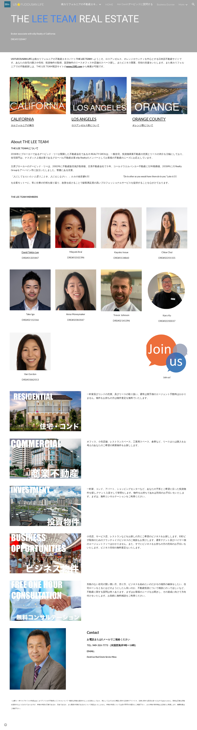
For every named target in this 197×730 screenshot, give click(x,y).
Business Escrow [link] (166, 4)
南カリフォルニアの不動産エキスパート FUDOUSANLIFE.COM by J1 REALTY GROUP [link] (79, 4)
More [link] (182, 4)
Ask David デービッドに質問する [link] (135, 4)
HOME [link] (109, 4)
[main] (98, 26)
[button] (193, 4)
